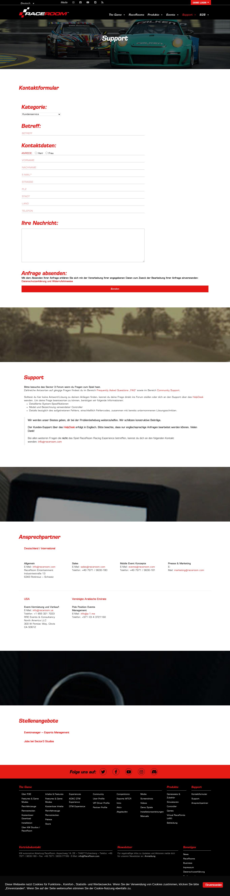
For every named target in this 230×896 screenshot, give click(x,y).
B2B (203, 14)
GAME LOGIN (199, 3)
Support (187, 14)
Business (187, 863)
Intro (119, 803)
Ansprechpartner (199, 803)
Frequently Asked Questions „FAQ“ (116, 390)
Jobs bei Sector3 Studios (39, 741)
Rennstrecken (28, 811)
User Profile (99, 799)
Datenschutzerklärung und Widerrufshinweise (47, 281)
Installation (27, 823)
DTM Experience (77, 807)
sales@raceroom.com (93, 567)
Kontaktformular (199, 794)
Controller (172, 807)
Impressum (188, 868)
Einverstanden (213, 885)
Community (98, 794)
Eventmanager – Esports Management (46, 732)
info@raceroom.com (50, 442)
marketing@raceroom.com (189, 570)
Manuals (144, 816)
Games (170, 811)
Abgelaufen (122, 812)
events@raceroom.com (142, 567)
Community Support (168, 390)
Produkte (153, 14)
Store (48, 824)
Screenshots (146, 799)
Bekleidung (172, 823)
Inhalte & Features (54, 794)
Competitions (123, 794)
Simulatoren (173, 802)
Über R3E (26, 794)
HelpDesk (198, 397)
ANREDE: (27, 153)
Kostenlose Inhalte (54, 807)
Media (64, 2)
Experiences (75, 794)
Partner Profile (100, 808)
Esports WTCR (124, 799)
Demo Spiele (146, 808)
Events (170, 14)
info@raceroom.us (43, 610)
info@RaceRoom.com (88, 856)
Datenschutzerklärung (194, 872)
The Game (115, 14)
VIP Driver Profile (101, 803)
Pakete (48, 820)
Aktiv (119, 808)
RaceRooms (136, 14)
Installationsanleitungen (152, 812)
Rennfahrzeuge (29, 807)
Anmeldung (150, 856)
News (186, 854)
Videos (143, 803)
